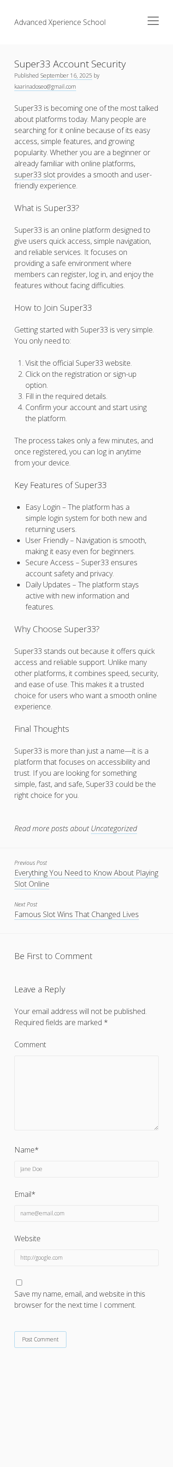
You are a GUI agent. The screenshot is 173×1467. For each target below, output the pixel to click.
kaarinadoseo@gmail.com (45, 87)
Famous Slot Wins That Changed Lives (76, 914)
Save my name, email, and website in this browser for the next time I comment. (79, 1299)
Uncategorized (114, 828)
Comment (30, 1044)
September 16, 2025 (66, 75)
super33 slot (34, 174)
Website (27, 1238)
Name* (26, 1150)
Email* (25, 1194)
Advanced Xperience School (60, 22)
